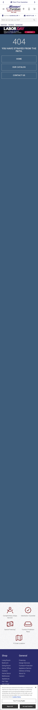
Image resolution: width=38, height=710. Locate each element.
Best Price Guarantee (9, 2)
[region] (19, 697)
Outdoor (5, 671)
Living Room (6, 660)
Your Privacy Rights (19, 701)
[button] (3, 9)
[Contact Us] (29, 9)
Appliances (5, 679)
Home (19, 59)
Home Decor (6, 673)
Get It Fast (5, 684)
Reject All (10, 706)
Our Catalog (19, 67)
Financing (22, 660)
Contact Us (19, 75)
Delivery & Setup (24, 671)
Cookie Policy (16, 697)
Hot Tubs (5, 681)
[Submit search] (34, 20)
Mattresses (6, 676)
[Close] (36, 687)
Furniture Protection (25, 666)
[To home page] (13, 9)
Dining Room (6, 666)
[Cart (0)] (34, 9)
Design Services (24, 663)
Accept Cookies (28, 706)
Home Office (6, 668)
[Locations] (23, 9)
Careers (21, 676)
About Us (22, 673)
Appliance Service (25, 668)
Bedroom (5, 663)
